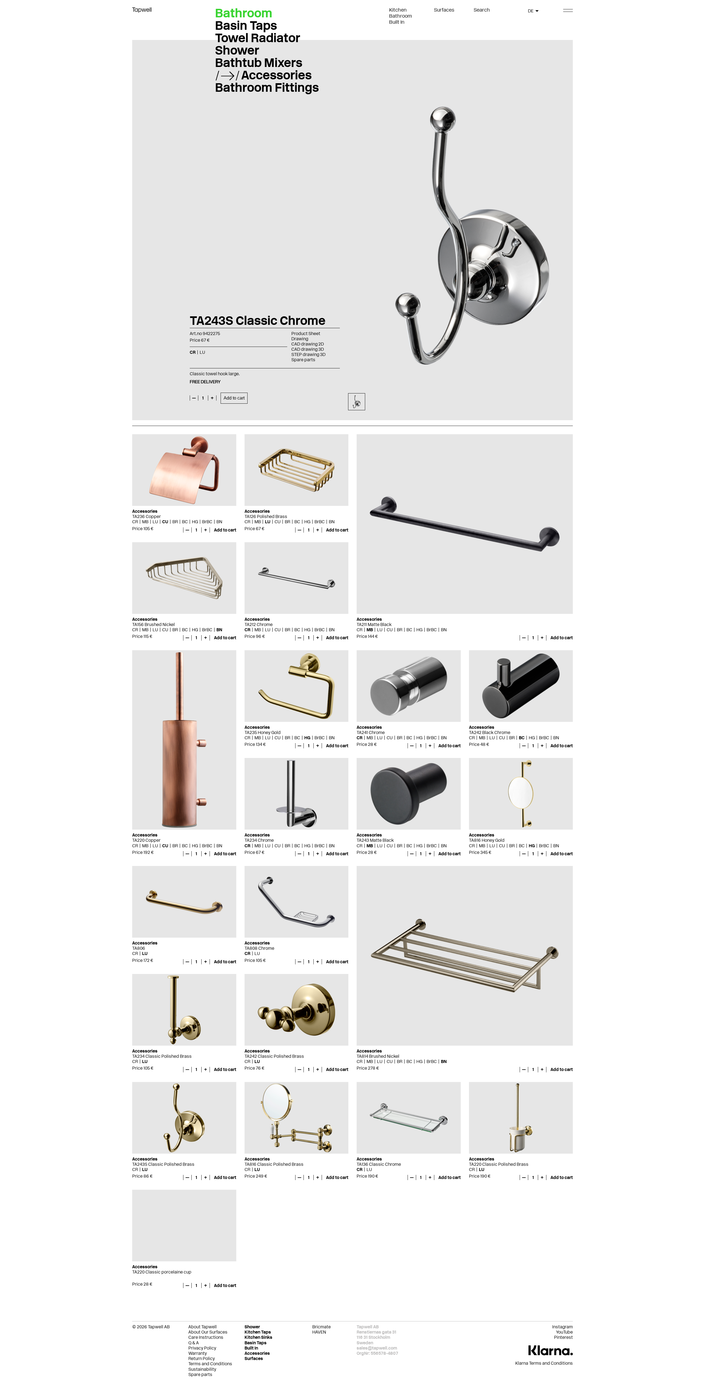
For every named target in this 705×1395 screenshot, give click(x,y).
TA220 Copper (146, 840)
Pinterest (563, 1337)
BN (219, 521)
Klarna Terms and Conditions (544, 1363)
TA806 (138, 948)
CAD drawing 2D (307, 344)
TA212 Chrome (259, 624)
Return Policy (201, 1358)
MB (145, 521)
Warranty (197, 1353)
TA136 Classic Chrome (379, 1164)
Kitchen (398, 10)
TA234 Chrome (259, 840)
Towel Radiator (257, 37)
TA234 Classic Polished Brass (162, 1056)
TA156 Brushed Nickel (153, 624)
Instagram (562, 1326)
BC (185, 521)
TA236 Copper (146, 516)
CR (135, 521)
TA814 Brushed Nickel (378, 1056)
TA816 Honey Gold (487, 840)
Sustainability (202, 1369)
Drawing (299, 338)
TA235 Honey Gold (263, 732)
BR (175, 521)
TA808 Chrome (259, 948)
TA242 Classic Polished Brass (274, 1056)
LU (155, 521)
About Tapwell (202, 1326)
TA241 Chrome (371, 732)
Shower (237, 50)
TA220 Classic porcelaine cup (161, 1272)
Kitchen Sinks (258, 1337)
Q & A (193, 1342)
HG (195, 521)
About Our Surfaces (207, 1332)
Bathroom (400, 16)
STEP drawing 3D (308, 354)
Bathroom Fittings (267, 87)
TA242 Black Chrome (489, 732)
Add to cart (234, 398)
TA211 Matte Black (374, 624)
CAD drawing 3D (307, 349)
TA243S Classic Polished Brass (163, 1164)
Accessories (276, 75)
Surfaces (444, 10)
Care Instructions (205, 1337)
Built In (397, 22)
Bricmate (321, 1326)
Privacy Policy (202, 1348)
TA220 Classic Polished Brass (498, 1164)
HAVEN (319, 1332)
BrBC (207, 521)
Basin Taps (246, 25)
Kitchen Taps (258, 1332)
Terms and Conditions (210, 1363)
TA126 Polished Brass (266, 516)
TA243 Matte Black (375, 840)
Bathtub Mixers (258, 62)
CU (165, 521)
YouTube (564, 1332)
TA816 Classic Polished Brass (274, 1164)
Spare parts (303, 359)
